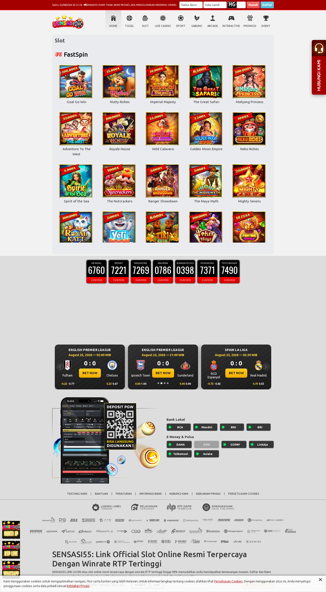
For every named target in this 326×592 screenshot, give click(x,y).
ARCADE (212, 25)
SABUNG (196, 25)
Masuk (253, 5)
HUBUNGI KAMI (178, 493)
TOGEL (129, 25)
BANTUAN (101, 493)
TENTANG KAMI (77, 493)
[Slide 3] (164, 383)
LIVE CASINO (163, 25)
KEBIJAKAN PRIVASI (208, 493)
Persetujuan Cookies (228, 581)
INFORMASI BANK (150, 493)
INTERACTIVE (231, 25)
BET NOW (89, 373)
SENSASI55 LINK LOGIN (66, 571)
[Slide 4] (168, 383)
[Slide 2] (161, 383)
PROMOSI (250, 25)
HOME (113, 25)
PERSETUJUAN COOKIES (243, 493)
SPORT (180, 25)
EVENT (265, 25)
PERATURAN (124, 493)
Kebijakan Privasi (78, 586)
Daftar (267, 5)
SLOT (145, 25)
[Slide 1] (158, 383)
